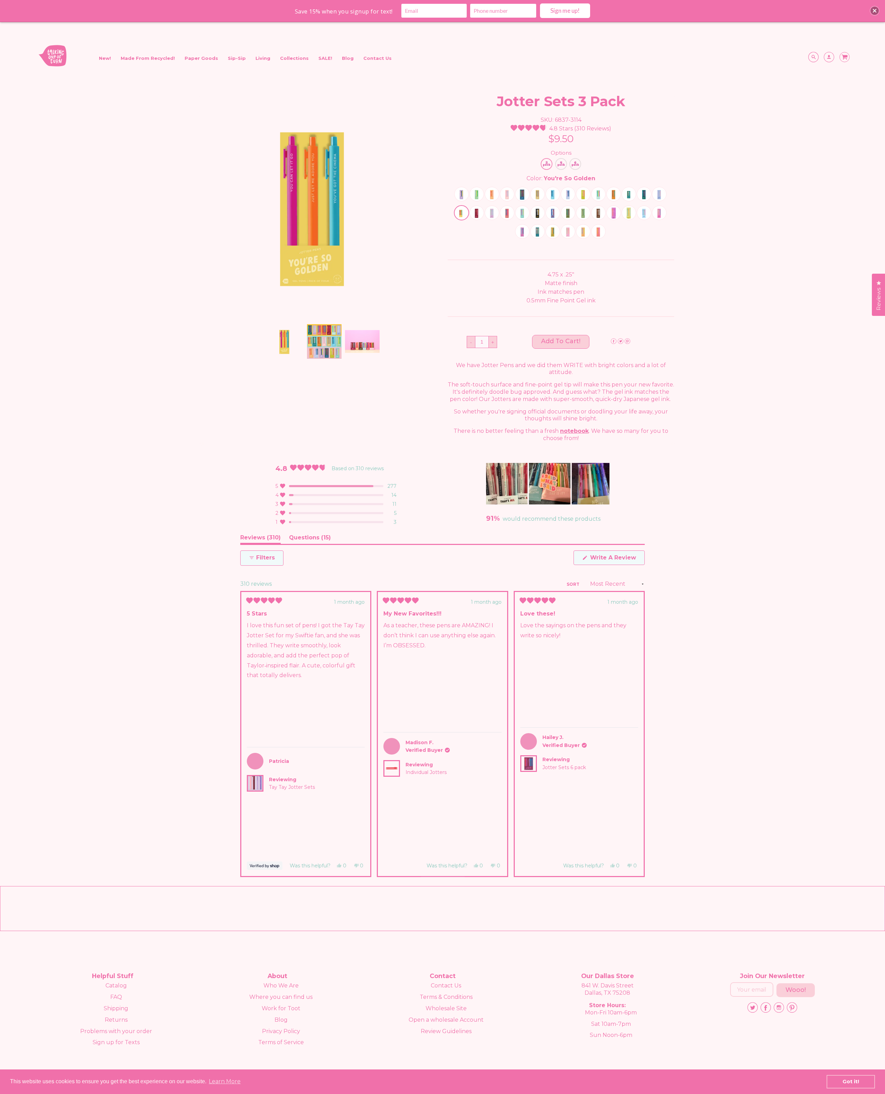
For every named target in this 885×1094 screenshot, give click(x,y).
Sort (573, 584)
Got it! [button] (850, 1081)
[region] (548, 483)
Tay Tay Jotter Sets (292, 787)
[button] (561, 128)
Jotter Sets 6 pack (564, 767)
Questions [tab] (310, 539)
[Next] (636, 734)
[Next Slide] (603, 483)
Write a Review (616, 559)
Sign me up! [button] (565, 10)
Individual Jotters (426, 772)
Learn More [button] (225, 1081)
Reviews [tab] (260, 539)
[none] (286, 341)
